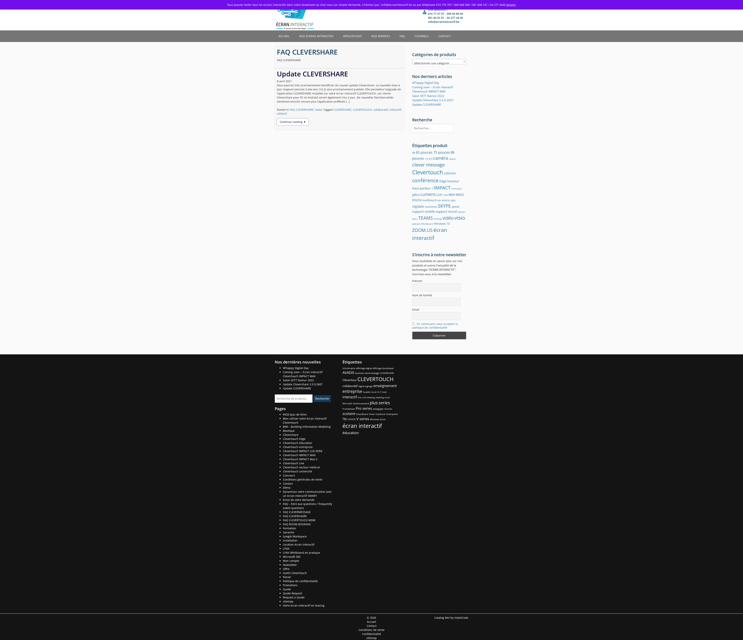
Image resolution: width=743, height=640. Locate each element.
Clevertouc (349, 380)
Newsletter (290, 565)
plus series (380, 402)
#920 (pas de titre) (294, 414)
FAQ (402, 36)
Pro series (364, 408)
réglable (418, 206)
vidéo (448, 218)
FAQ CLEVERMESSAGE (297, 512)
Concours (289, 475)
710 (426, 159)
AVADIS (348, 372)
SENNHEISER (431, 207)
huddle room (369, 392)
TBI (344, 419)
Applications (352, 36)
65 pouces (424, 152)
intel (384, 392)
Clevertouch (427, 172)
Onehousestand (361, 403)
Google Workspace (295, 536)
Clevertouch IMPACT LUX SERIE (303, 451)
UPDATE (282, 114)
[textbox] (439, 63)
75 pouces (441, 152)
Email (415, 309)
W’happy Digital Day (425, 83)
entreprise (352, 391)
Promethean (348, 409)
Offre (286, 569)
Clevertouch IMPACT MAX (299, 455)
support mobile (423, 211)
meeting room (383, 397)
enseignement (385, 385)
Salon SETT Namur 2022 (428, 96)
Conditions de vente (371, 630)
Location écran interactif (298, 544)
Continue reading (294, 121)
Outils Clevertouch (295, 573)
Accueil (284, 36)
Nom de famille (422, 295)
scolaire (348, 413)
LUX (439, 194)
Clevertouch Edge (294, 439)
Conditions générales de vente (302, 479)
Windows (374, 419)
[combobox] (439, 61)
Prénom (417, 281)
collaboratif (380, 109)
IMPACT (442, 187)
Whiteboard (427, 224)
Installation (290, 540)
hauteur (453, 181)
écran (383, 419)
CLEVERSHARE (342, 109)
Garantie (288, 532)
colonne (450, 173)
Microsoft (347, 403)
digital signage (365, 386)
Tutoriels (421, 36)
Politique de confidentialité (300, 581)
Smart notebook (377, 414)
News (318, 109)
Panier (287, 577)
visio (460, 217)
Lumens (428, 194)
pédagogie (378, 409)
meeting (371, 397)
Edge (443, 181)
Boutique (289, 431)
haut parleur (421, 188)
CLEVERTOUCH (362, 109)
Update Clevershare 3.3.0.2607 (433, 100)
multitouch (429, 200)
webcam (416, 224)
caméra (440, 158)
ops (453, 200)
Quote (287, 589)
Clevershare (290, 435)
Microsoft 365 (291, 557)
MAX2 (460, 194)
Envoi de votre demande (298, 500)
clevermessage (372, 373)
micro (417, 199)
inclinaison (456, 188)
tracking (438, 219)
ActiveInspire (348, 368)
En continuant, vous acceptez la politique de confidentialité (435, 325)
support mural (446, 211)
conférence (425, 180)
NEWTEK (446, 200)
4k (413, 152)
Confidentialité (371, 634)
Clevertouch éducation (297, 443)
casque (452, 159)
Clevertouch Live (293, 463)
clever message (428, 164)
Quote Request (292, 593)
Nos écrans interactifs (316, 36)
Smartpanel (392, 414)
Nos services (380, 36)
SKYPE (444, 206)
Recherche (322, 398)
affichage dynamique (383, 368)
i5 (378, 392)
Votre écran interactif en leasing (303, 605)
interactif (395, 109)
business (359, 373)
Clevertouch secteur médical (301, 467)
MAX (452, 194)
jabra (416, 194)
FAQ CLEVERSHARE (302, 109)
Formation (289, 528)
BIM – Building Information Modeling (307, 426)
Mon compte (291, 561)
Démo (286, 487)
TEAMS (425, 218)
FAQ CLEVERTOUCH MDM (299, 520)
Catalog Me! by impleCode (451, 617)
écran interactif (362, 426)
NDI (439, 200)
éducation (350, 432)
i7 (432, 188)
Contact (444, 36)
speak (455, 206)
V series (362, 418)
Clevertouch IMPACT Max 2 (300, 459)
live (359, 397)
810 (430, 159)
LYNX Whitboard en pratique (301, 552)
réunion (388, 409)
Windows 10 (442, 223)
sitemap (288, 601)
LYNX (445, 195)
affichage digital (364, 368)
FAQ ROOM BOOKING (297, 524)
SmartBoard (362, 414)
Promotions (290, 585)
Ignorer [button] (511, 5)
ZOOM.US (422, 230)
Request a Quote (294, 597)
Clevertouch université (297, 471)
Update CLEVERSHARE (312, 73)
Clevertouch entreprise (298, 447)
